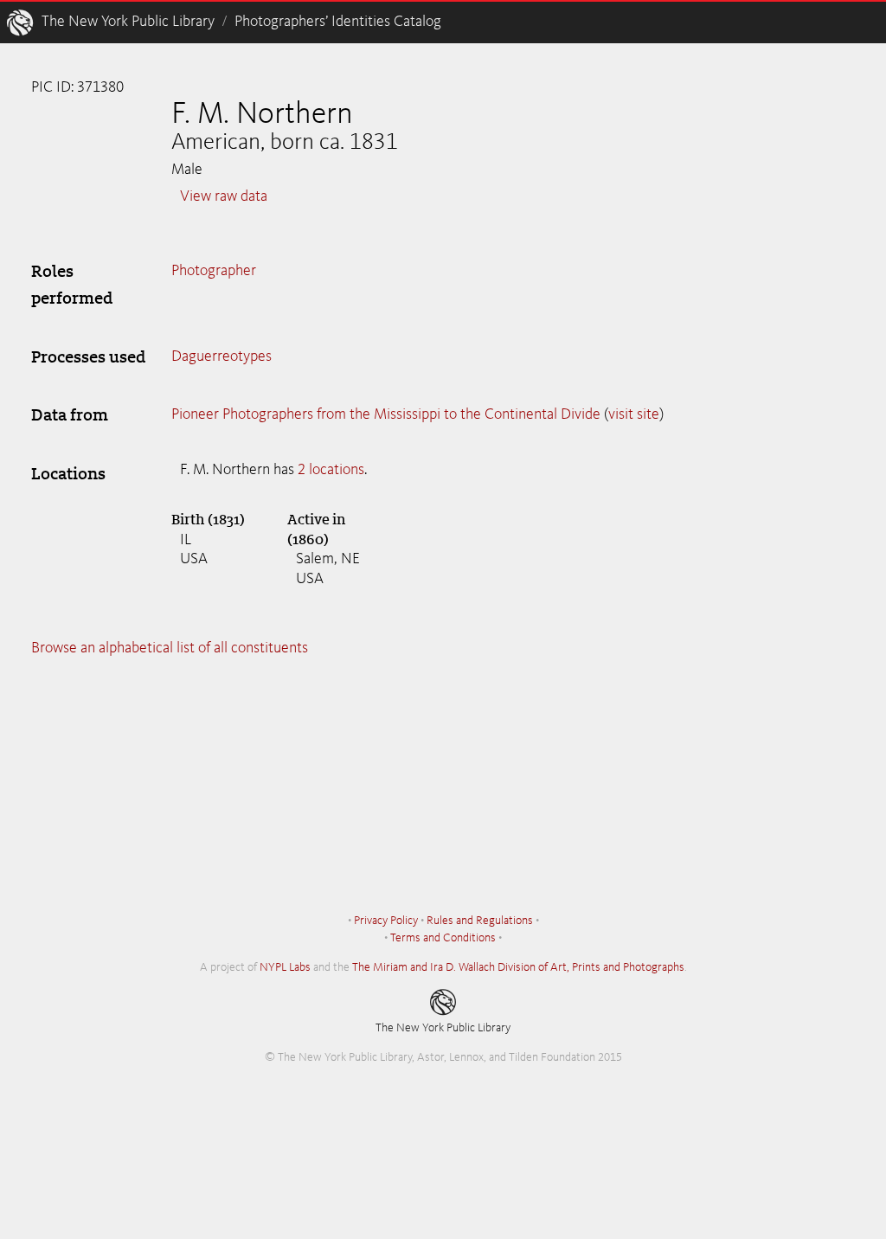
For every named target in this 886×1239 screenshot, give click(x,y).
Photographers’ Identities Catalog (337, 21)
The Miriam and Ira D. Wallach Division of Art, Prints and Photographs (518, 967)
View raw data (223, 196)
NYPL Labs (285, 967)
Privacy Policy (386, 921)
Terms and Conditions (443, 938)
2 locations (331, 470)
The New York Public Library (128, 21)
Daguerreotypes (221, 356)
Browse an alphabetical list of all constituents (169, 648)
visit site (633, 414)
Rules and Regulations (480, 921)
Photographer (213, 271)
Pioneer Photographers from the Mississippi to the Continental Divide (385, 414)
